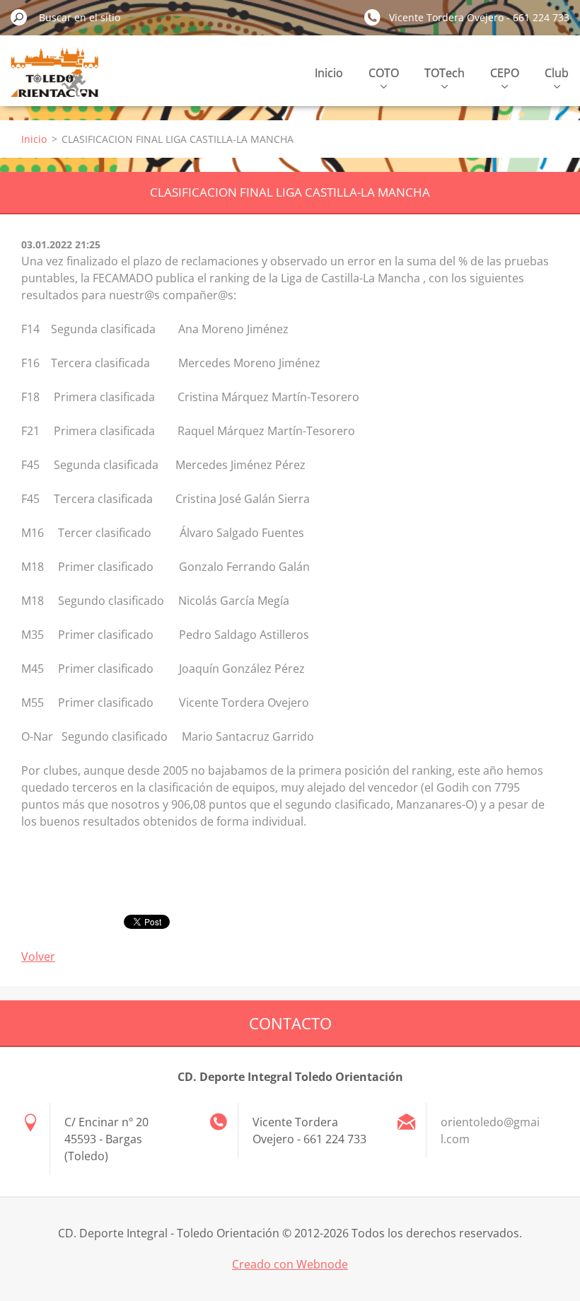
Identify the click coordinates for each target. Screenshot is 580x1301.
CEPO (504, 73)
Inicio (329, 73)
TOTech (444, 73)
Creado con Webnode (290, 1264)
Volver (38, 956)
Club (557, 73)
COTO (384, 73)
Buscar (19, 17)
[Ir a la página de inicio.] (54, 80)
